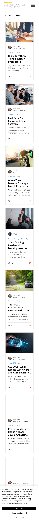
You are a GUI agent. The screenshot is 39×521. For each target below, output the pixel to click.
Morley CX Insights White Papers (19, 239)
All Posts (8, 15)
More (18, 15)
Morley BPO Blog (14, 52)
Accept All (19, 508)
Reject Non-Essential (19, 513)
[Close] (36, 489)
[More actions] (30, 47)
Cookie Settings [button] (19, 517)
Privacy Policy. (22, 503)
